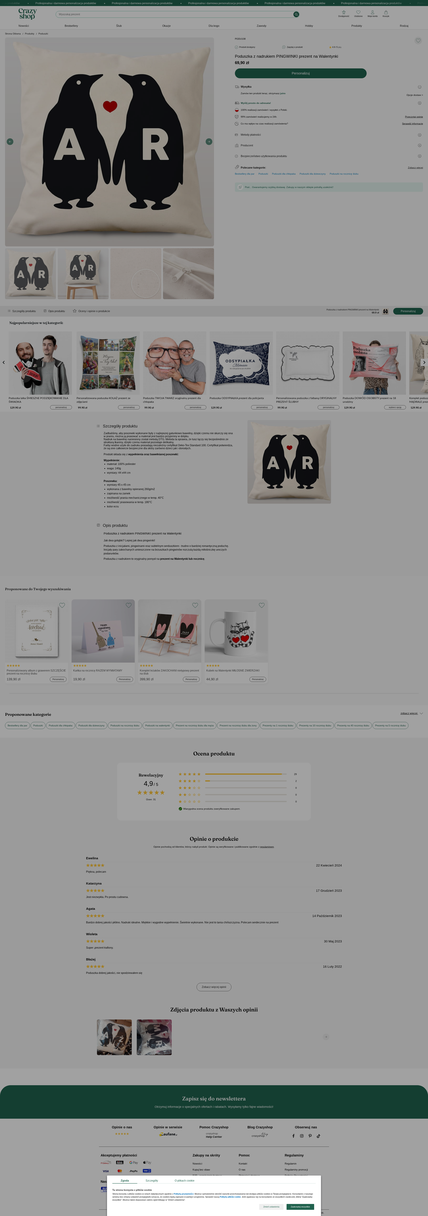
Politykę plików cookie (230, 1197)
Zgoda (125, 1180)
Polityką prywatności (184, 1194)
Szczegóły (152, 1180)
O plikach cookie (184, 1180)
